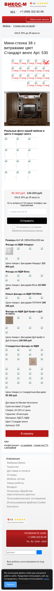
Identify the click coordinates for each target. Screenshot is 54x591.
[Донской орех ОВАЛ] (7, 373)
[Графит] (42, 248)
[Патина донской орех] (42, 297)
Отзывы (12, 474)
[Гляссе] (30, 248)
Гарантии (13, 466)
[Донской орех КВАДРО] (42, 368)
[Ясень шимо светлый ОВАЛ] (18, 350)
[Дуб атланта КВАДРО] (42, 327)
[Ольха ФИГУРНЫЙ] (7, 378)
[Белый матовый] (18, 248)
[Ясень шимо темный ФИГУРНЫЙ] (18, 354)
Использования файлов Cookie (26, 502)
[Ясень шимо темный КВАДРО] (42, 350)
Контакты (13, 506)
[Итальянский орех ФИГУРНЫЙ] (7, 368)
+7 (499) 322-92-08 (32, 11)
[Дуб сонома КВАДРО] (18, 359)
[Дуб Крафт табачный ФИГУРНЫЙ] (9, 320)
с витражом (10, 447)
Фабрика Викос (16, 462)
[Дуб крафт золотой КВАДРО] (7, 327)
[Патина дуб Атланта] (7, 297)
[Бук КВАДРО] (42, 354)
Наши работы (15, 482)
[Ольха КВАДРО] (30, 373)
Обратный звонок (39, 19)
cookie (46, 579)
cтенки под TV (41, 445)
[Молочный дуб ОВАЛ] (42, 378)
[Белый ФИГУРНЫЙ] (7, 387)
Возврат (12, 487)
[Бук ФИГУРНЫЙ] (30, 354)
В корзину (27, 433)
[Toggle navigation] (6, 19)
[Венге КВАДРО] (18, 382)
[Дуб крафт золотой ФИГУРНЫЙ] (18, 327)
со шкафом (26, 445)
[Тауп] (18, 258)
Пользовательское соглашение (26, 498)
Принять (10, 584)
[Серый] (7, 258)
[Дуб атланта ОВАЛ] (7, 332)
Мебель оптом (16, 478)
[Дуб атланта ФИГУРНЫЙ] (30, 327)
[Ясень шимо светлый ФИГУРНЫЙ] (30, 350)
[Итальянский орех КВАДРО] (18, 368)
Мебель (7, 26)
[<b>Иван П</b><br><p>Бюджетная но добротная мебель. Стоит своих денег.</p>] (21, 153)
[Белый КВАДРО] (42, 382)
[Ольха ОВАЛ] (42, 373)
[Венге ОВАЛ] (30, 382)
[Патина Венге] (18, 297)
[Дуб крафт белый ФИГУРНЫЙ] (42, 317)
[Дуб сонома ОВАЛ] (33, 361)
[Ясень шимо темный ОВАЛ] (7, 354)
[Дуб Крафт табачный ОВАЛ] (18, 317)
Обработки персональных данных (27, 230)
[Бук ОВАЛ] (7, 359)
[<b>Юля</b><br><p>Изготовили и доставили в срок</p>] (10, 153)
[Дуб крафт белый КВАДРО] (30, 317)
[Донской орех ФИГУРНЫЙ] (18, 373)
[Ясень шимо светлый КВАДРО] (7, 350)
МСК (12, 12)
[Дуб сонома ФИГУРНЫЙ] (42, 359)
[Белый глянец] (9, 251)
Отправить (27, 220)
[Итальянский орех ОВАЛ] (30, 368)
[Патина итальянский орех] (30, 297)
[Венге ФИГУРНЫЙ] (7, 382)
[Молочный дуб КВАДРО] (30, 378)
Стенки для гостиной (24, 26)
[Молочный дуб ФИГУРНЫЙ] (18, 378)
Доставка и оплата (18, 470)
